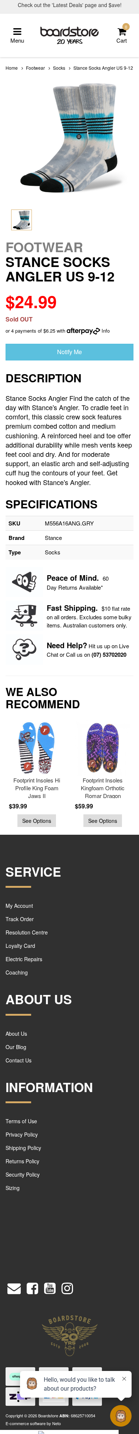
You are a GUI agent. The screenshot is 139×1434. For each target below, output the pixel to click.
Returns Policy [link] (22, 1161)
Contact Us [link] (19, 1060)
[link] (32, 1286)
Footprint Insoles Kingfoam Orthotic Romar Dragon (103, 788)
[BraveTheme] (69, 35)
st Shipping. (76, 607)
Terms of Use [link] (21, 1121)
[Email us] (14, 1286)
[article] (35, 773)
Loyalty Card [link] (20, 945)
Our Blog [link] (16, 1047)
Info (106, 330)
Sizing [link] (13, 1187)
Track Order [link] (20, 919)
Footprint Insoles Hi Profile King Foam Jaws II (36, 788)
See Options (36, 820)
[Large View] (21, 220)
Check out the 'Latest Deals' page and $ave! (70, 5)
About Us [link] (16, 1033)
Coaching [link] (17, 972)
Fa (51, 607)
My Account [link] (19, 905)
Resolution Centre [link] (27, 932)
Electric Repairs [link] (24, 959)
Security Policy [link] (23, 1174)
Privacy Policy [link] (22, 1134)
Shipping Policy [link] (23, 1147)
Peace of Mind (72, 577)
